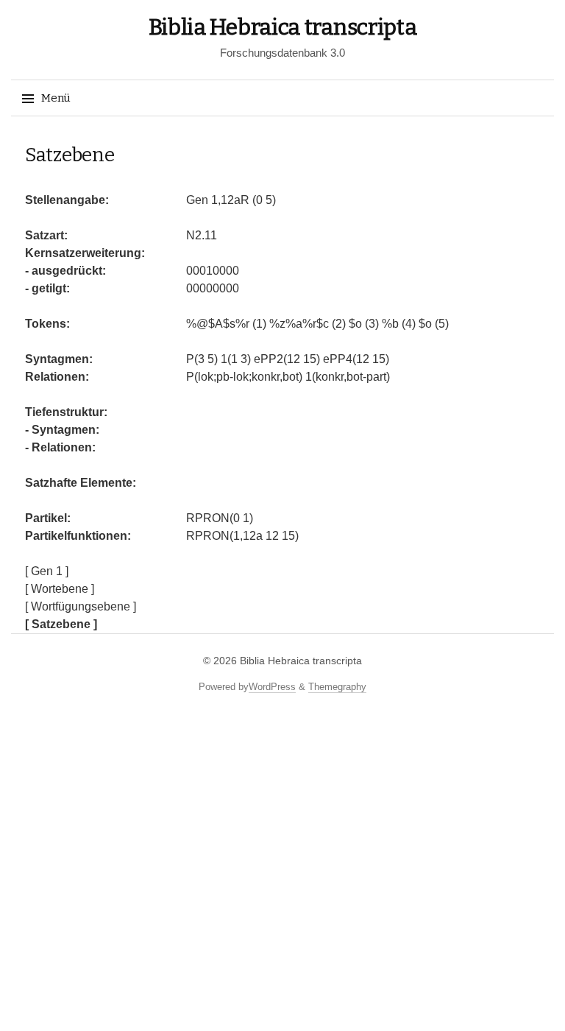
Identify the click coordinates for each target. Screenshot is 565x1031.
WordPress (272, 686)
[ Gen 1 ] (46, 571)
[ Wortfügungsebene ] (80, 606)
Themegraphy (337, 686)
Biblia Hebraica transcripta (283, 27)
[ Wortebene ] (59, 589)
